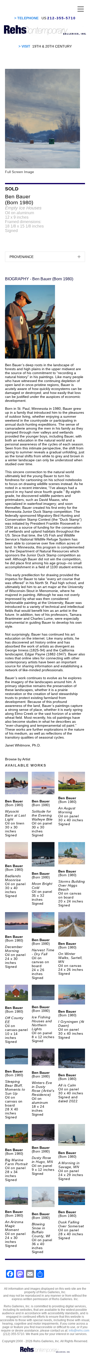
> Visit (24, 46)
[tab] (45, 257)
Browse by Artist (17, 759)
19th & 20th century (52, 46)
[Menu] (80, 8)
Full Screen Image (19, 172)
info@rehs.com (79, 1330)
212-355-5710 (61, 18)
